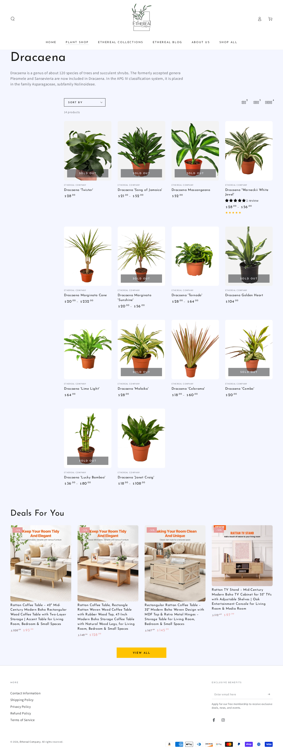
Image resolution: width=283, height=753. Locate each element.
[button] (12, 18)
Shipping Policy (22, 700)
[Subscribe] (270, 694)
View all (141, 653)
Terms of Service (22, 720)
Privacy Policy (20, 706)
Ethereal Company (30, 741)
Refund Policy (20, 713)
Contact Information (25, 693)
